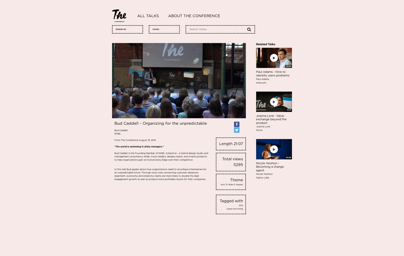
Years (155, 29)
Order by (121, 29)
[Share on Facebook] (236, 124)
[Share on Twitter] (236, 130)
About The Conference (194, 16)
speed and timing (235, 209)
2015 (241, 206)
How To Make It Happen (232, 185)
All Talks (148, 16)
